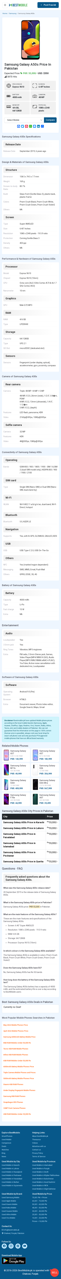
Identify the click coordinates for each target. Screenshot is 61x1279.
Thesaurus (36, 1140)
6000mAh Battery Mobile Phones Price (18, 1067)
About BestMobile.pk (40, 1136)
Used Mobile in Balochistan (43, 1179)
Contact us (36, 1150)
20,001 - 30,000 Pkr (39, 1215)
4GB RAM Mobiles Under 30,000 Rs (17, 1114)
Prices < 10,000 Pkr (39, 1221)
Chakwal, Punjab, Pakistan (13, 1233)
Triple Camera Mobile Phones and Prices (19, 1073)
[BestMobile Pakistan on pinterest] (17, 1246)
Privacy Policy (37, 1153)
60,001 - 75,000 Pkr (39, 1201)
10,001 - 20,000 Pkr (39, 1218)
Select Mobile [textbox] (13, 120)
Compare (50, 120)
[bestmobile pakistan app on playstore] (30, 1260)
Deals (4, 1146)
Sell (55, 1272)
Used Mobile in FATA (40, 1186)
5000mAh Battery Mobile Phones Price (18, 1079)
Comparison (6, 1143)
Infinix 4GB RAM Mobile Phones (15, 1055)
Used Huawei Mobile (10, 1211)
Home (5, 13)
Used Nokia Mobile (9, 1208)
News (4, 1157)
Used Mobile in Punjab (40, 1169)
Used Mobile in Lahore (10, 1169)
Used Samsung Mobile (10, 1198)
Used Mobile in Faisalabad (12, 1179)
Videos (35, 1143)
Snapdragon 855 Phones (13, 1102)
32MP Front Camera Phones (14, 1108)
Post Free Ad (50, 5)
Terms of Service (38, 1157)
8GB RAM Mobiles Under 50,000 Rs (17, 1043)
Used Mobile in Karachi (11, 1165)
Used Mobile (6, 1140)
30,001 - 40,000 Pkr (39, 1211)
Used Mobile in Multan (10, 1182)
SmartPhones (7, 1136)
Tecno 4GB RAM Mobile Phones (15, 1049)
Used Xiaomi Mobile (9, 1204)
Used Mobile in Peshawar (11, 1175)
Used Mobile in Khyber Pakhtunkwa (45, 1175)
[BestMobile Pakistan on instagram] (11, 1246)
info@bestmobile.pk (11, 1230)
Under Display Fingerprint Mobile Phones (19, 1090)
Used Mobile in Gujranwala (12, 1186)
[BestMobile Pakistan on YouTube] (24, 1246)
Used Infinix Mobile (9, 1215)
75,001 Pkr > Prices (39, 1198)
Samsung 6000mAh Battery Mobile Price (19, 1037)
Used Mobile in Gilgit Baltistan (44, 1189)
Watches (5, 1150)
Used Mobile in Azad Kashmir (43, 1182)
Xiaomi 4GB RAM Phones (13, 1084)
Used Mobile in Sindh (40, 1172)
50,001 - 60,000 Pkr (39, 1204)
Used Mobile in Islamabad (42, 1165)
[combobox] (24, 120)
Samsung (12, 13)
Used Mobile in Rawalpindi (12, 1172)
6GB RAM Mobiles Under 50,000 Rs (17, 1061)
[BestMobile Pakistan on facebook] (4, 1246)
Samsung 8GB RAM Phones (14, 1096)
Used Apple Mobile (9, 1201)
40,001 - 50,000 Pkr (39, 1208)
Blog (3, 1153)
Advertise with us (39, 1146)
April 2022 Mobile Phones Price (15, 1031)
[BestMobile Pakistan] (18, 5)
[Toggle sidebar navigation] (5, 5)
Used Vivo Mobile (8, 1218)
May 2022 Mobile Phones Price (15, 1025)
